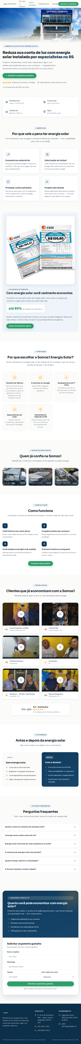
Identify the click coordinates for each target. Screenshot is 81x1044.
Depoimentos (44, 4)
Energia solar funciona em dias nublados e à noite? (28, 844)
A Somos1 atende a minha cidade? (20, 869)
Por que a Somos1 (22, 4)
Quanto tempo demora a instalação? (21, 861)
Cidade (10, 972)
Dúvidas (55, 4)
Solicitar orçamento (68, 4)
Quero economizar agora (20, 326)
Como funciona (32, 3)
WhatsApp (11, 962)
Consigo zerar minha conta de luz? (20, 835)
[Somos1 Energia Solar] (5, 3)
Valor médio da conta (49, 972)
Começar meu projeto (40, 563)
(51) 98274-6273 (44, 1030)
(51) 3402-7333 (43, 1026)
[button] (21, 614)
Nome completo (13, 952)
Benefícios (12, 4)
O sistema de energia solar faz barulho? (23, 852)
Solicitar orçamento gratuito (21, 75)
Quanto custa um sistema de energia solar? (25, 827)
